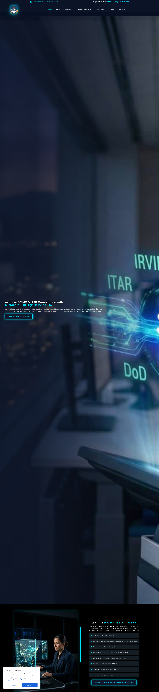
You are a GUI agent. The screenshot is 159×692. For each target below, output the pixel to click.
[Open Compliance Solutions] (72, 10)
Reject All (13, 685)
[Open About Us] (126, 10)
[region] (21, 678)
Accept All (29, 685)
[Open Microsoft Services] (92, 10)
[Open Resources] (106, 10)
